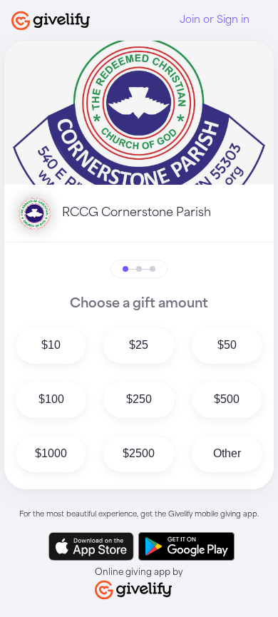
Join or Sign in (214, 20)
